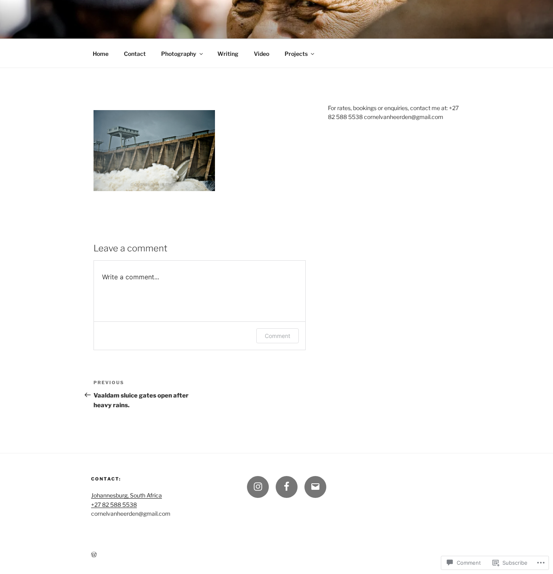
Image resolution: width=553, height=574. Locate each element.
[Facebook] (287, 487)
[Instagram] (258, 487)
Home (100, 53)
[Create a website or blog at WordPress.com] (94, 554)
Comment (277, 335)
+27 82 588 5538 (114, 504)
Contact (135, 53)
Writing (227, 53)
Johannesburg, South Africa (126, 495)
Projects (296, 53)
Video (261, 53)
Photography (178, 53)
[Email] (315, 487)
